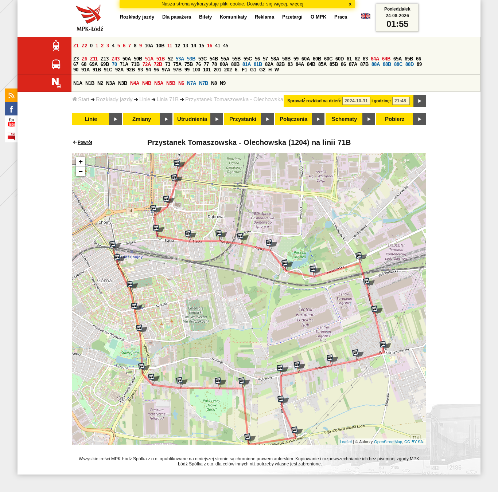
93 (140, 69)
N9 (223, 83)
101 (207, 69)
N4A (134, 83)
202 (228, 69)
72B (158, 64)
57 (265, 59)
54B (214, 59)
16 (209, 45)
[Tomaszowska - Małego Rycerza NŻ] (377, 311)
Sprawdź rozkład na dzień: (314, 100)
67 (75, 64)
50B (138, 59)
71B (135, 64)
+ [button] (81, 161)
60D (339, 59)
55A (225, 59)
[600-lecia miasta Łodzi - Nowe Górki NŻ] (250, 439)
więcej (296, 4)
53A (180, 59)
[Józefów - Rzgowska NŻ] (154, 379)
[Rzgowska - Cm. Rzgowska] (132, 286)
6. (237, 69)
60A (305, 59)
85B (334, 64)
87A (353, 64)
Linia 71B (168, 99)
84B (311, 64)
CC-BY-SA (413, 441)
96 (156, 69)
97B (177, 69)
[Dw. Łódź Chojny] (115, 246)
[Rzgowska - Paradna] (144, 368)
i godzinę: (381, 100)
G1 (253, 69)
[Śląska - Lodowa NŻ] (243, 238)
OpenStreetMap (388, 441)
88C (398, 64)
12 (177, 45)
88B (387, 64)
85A (322, 64)
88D (409, 64)
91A (85, 69)
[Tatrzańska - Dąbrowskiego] (179, 165)
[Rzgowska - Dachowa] (119, 259)
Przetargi (292, 17)
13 (185, 45)
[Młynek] (287, 265)
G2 (262, 69)
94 (148, 69)
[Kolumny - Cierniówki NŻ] (358, 355)
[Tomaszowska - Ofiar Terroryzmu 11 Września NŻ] (361, 258)
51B (160, 59)
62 (357, 59)
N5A (158, 83)
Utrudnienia (192, 119)
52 (170, 59)
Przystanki (242, 119)
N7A (191, 83)
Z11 (94, 59)
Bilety (205, 17)
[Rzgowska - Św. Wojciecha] (142, 330)
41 (217, 45)
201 (217, 69)
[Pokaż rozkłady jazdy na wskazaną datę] (419, 101)
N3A (110, 83)
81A (246, 64)
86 (343, 64)
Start (83, 99)
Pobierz (395, 119)
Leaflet (346, 441)
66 (418, 59)
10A (149, 45)
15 (201, 45)
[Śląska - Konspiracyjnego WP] (191, 236)
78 (214, 64)
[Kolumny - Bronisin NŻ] (282, 370)
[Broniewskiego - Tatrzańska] (169, 201)
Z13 (105, 59)
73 (167, 64)
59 (296, 59)
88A (375, 64)
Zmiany (141, 119)
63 (365, 59)
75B (188, 64)
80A (224, 64)
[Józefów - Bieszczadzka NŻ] (244, 383)
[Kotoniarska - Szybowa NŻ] (315, 271)
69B (105, 64)
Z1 (76, 45)
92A (119, 69)
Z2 (84, 45)
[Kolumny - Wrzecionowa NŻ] (300, 367)
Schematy (344, 119)
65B (409, 59)
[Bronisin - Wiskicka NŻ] (283, 401)
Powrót (85, 142)
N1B (89, 83)
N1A (77, 83)
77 (206, 64)
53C (202, 59)
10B (160, 45)
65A (397, 59)
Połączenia (293, 119)
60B (317, 59)
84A (300, 64)
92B (131, 69)
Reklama (264, 17)
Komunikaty (233, 17)
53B (191, 59)
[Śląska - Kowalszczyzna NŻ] (271, 245)
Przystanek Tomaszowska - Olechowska (234, 99)
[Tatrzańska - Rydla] (177, 180)
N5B (170, 83)
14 (193, 45)
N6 (181, 83)
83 (290, 64)
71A (124, 64)
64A (375, 59)
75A (177, 64)
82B (280, 64)
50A (126, 59)
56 (257, 59)
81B (258, 64)
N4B (146, 83)
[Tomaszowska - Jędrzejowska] (369, 284)
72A (147, 64)
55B (236, 59)
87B (364, 64)
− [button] (81, 171)
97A (166, 69)
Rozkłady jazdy (114, 99)
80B (235, 64)
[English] (365, 18)
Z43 (116, 59)
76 (198, 64)
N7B (203, 83)
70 (114, 64)
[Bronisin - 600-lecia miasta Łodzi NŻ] (297, 432)
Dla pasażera (176, 17)
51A (149, 59)
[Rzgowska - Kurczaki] (137, 308)
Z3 (76, 59)
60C (328, 59)
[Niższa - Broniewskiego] (156, 210)
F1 (244, 69)
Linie (144, 99)
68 (83, 64)
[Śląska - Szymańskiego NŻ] (221, 235)
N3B (122, 83)
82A (269, 64)
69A (93, 64)
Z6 (84, 59)
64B (386, 59)
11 (169, 45)
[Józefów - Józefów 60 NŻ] (220, 383)
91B (97, 69)
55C (248, 59)
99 (187, 69)
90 (75, 69)
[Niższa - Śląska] (158, 230)
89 (419, 64)
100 (196, 69)
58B (286, 59)
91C (108, 69)
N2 (100, 83)
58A (275, 59)
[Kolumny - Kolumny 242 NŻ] (332, 360)
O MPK (318, 17)
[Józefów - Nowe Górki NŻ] (182, 383)
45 (225, 45)
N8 (214, 83)
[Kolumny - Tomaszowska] (385, 347)
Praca (340, 17)
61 (349, 59)
